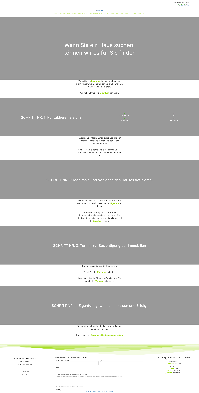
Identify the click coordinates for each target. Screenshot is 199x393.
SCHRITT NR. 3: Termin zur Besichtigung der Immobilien (99, 245)
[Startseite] (99, 10)
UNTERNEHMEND (82, 14)
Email (57, 367)
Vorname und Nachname (63, 360)
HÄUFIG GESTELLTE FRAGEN (95, 14)
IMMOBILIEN (141, 14)
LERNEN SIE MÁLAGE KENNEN (112, 14)
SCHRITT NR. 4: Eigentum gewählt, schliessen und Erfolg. (99, 305)
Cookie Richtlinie (109, 391)
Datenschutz (100, 391)
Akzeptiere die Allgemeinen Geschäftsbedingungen (70, 386)
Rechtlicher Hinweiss (91, 391)
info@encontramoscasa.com (176, 374)
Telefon (102, 360)
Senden (58, 389)
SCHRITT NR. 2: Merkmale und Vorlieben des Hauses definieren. (99, 180)
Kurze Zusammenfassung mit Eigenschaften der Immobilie (72, 374)
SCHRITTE (133, 14)
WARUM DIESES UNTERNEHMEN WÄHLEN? (65, 14)
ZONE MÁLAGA (125, 14)
